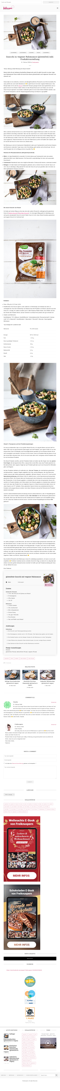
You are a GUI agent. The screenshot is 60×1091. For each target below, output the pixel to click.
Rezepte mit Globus (51, 809)
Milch (29, 1039)
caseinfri (30, 1034)
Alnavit (20, 85)
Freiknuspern (35, 62)
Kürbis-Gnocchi (13, 213)
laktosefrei (23, 52)
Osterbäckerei (42, 809)
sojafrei (31, 52)
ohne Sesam (31, 658)
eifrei (12, 658)
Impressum (11, 1075)
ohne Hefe (34, 806)
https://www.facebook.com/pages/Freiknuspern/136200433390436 (24, 970)
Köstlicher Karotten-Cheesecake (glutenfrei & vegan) (30, 683)
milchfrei (33, 1039)
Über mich (3, 1075)
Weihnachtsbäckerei (23, 811)
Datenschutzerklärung (18, 763)
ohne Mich (40, 806)
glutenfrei (13, 52)
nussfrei (24, 1042)
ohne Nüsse (13, 809)
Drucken (49, 584)
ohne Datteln (6, 806)
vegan (38, 52)
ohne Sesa (28, 809)
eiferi (35, 1034)
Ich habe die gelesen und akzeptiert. (20, 763)
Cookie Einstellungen (31, 1075)
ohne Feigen (27, 806)
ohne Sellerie (23, 658)
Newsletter (30, 958)
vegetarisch (14, 811)
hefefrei (17, 658)
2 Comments (8, 662)
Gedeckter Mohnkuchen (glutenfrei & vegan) (14, 1059)
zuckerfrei (46, 52)
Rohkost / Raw (7, 811)
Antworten (53, 702)
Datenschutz (20, 1075)
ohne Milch (46, 806)
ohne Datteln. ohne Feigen (17, 806)
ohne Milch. (6, 809)
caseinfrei (6, 658)
